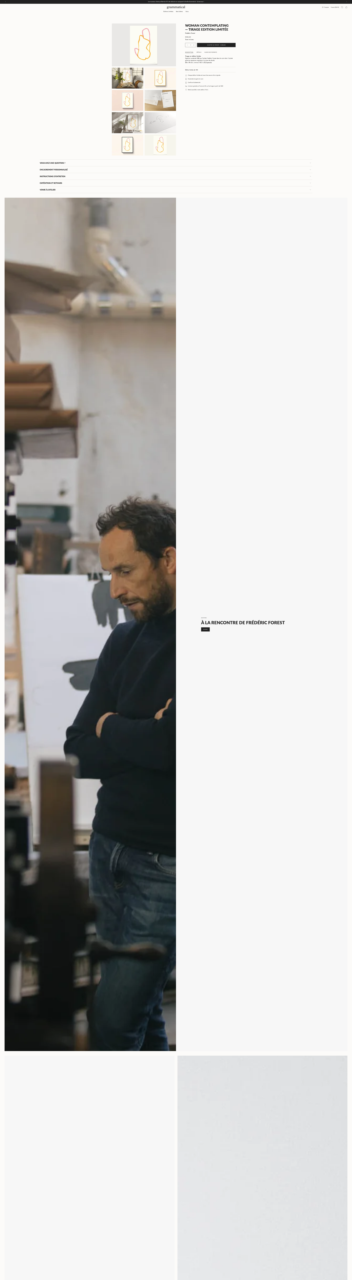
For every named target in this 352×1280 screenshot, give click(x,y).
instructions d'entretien (52, 176)
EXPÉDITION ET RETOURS (51, 183)
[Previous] (5, 1)
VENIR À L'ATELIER (47, 190)
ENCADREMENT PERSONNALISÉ (54, 170)
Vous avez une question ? (52, 163)
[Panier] (346, 7)
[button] (168, 11)
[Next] (346, 1)
